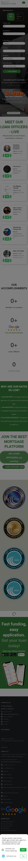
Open (23, 849)
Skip (23, 856)
